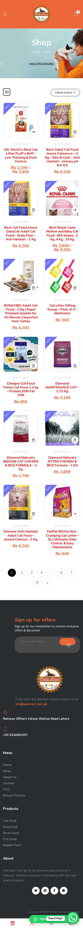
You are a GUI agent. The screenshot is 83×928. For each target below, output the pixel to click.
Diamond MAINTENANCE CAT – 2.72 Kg (62, 387)
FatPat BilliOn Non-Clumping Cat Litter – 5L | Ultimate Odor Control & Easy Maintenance (62, 539)
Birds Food (11, 833)
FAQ (6, 789)
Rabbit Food (12, 845)
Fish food (10, 839)
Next (47, 582)
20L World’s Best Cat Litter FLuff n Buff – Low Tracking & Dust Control (21, 155)
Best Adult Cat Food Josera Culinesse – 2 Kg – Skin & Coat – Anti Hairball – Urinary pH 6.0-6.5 (62, 157)
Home (36, 52)
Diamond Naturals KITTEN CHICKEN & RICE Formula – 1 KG (62, 461)
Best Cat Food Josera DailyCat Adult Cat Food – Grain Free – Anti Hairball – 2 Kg (20, 233)
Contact (9, 783)
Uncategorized (41, 64)
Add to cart (75, 132)
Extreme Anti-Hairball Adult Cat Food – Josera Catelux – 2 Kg (21, 535)
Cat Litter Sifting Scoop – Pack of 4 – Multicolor (62, 309)
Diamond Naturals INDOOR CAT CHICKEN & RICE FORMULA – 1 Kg (20, 463)
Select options (33, 132)
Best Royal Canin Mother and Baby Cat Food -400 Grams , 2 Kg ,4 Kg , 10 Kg (62, 233)
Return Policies (14, 795)
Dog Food (10, 827)
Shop (6, 771)
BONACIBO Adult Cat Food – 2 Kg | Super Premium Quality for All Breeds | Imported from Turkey (21, 313)
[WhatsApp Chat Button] (73, 918)
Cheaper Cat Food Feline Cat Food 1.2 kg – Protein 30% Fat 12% (20, 389)
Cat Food (9, 821)
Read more (75, 513)
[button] (76, 14)
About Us (10, 777)
